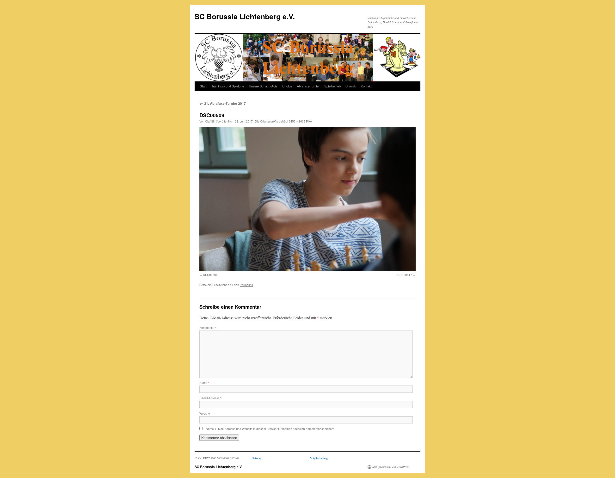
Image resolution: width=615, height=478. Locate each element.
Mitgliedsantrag (319, 458)
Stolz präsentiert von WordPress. (391, 467)
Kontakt (366, 86)
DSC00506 (210, 275)
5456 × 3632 (297, 121)
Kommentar (207, 327)
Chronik (350, 86)
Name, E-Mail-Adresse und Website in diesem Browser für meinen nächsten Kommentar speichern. (270, 429)
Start (203, 86)
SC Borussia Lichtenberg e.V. (245, 16)
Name (204, 382)
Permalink (246, 285)
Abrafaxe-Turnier (308, 86)
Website (204, 413)
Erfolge (287, 86)
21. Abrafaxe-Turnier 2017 (222, 103)
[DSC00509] (307, 199)
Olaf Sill (210, 121)
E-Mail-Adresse (210, 398)
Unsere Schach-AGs (263, 86)
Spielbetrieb (332, 86)
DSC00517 (404, 275)
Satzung (256, 458)
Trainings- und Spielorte (227, 86)
